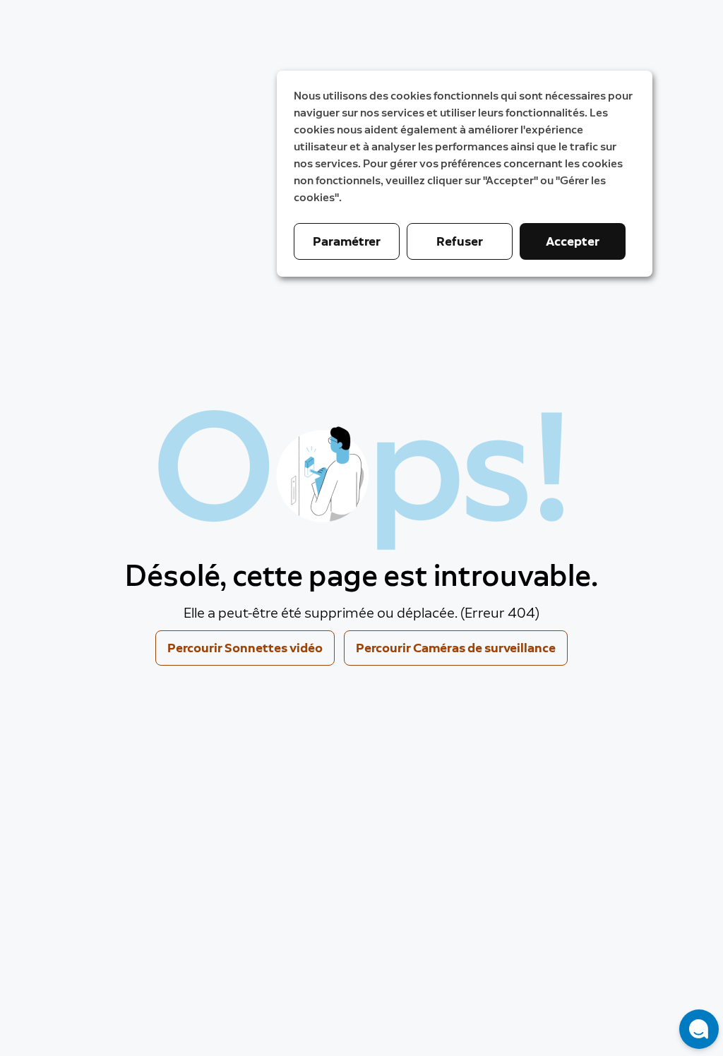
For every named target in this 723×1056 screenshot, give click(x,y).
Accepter (572, 241)
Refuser (459, 241)
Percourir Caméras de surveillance (456, 648)
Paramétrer (347, 241)
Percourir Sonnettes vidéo (245, 648)
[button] (699, 1029)
